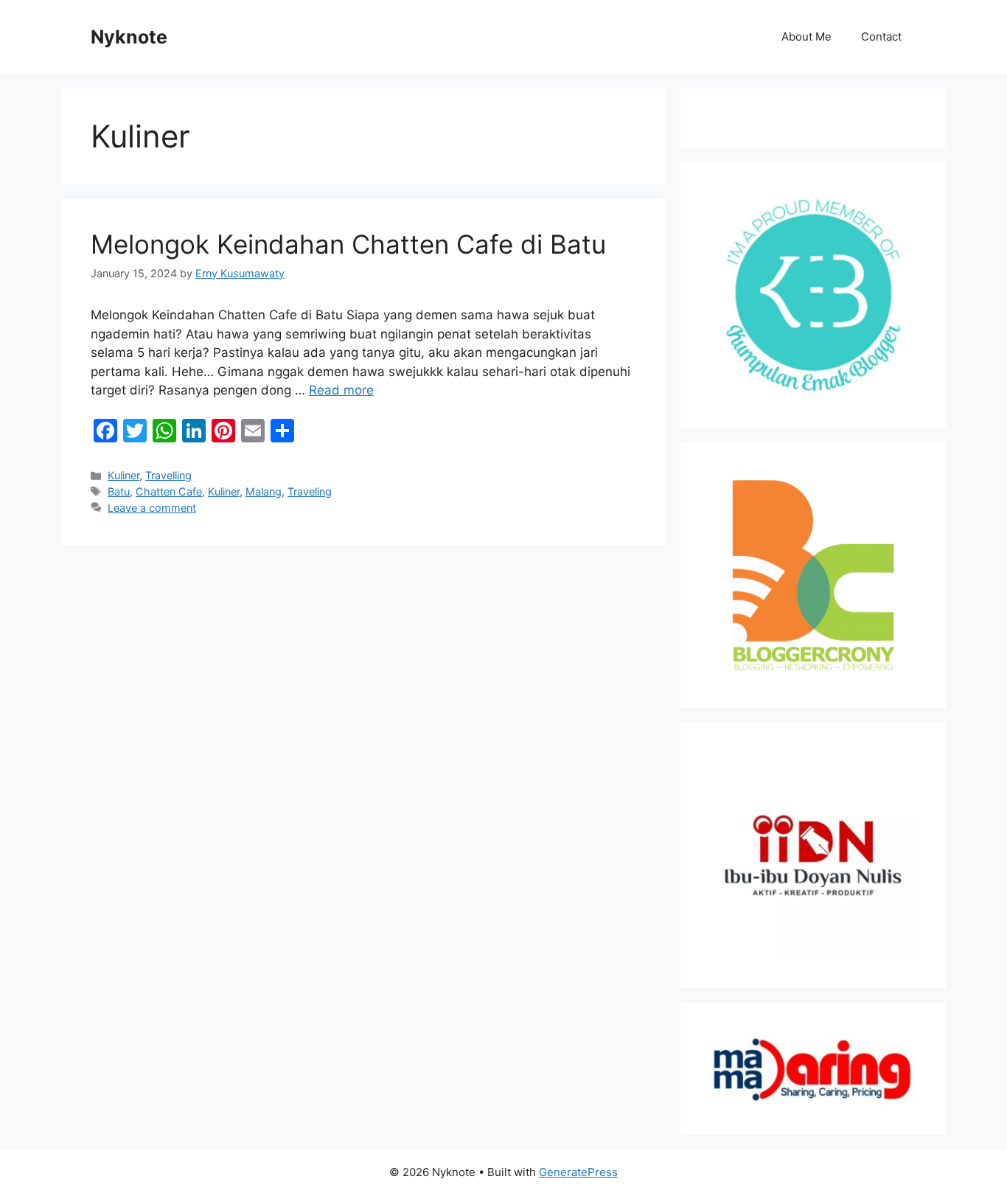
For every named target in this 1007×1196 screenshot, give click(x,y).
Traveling (310, 491)
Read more (341, 390)
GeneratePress (578, 1172)
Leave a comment (152, 507)
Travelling (168, 475)
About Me (806, 36)
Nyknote (129, 37)
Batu (119, 491)
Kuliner (123, 475)
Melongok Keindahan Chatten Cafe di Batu (348, 244)
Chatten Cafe (169, 491)
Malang (263, 491)
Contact (881, 36)
